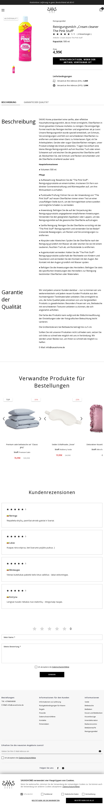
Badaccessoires (91, 724)
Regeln (42, 709)
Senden (52, 674)
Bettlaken (88, 709)
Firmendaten (44, 724)
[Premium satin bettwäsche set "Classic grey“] (22, 418)
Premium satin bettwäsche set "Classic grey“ (22, 445)
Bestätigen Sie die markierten (46, 800)
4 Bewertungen (84, 34)
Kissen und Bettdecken (93, 713)
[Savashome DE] (52, 10)
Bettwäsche (89, 705)
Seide (87, 702)
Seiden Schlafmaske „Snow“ (63, 444)
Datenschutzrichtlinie (60, 667)
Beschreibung (9, 102)
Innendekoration (91, 720)
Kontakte (42, 720)
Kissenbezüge (90, 716)
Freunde (42, 713)
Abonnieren (99, 751)
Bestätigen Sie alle (84, 800)
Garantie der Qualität (36, 102)
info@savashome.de (15, 705)
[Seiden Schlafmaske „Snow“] (63, 418)
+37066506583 (10, 701)
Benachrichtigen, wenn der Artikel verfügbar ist (78, 61)
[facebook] (57, 768)
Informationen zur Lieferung (50, 702)
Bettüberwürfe (90, 727)
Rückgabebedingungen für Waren (52, 705)
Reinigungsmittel (59, 21)
